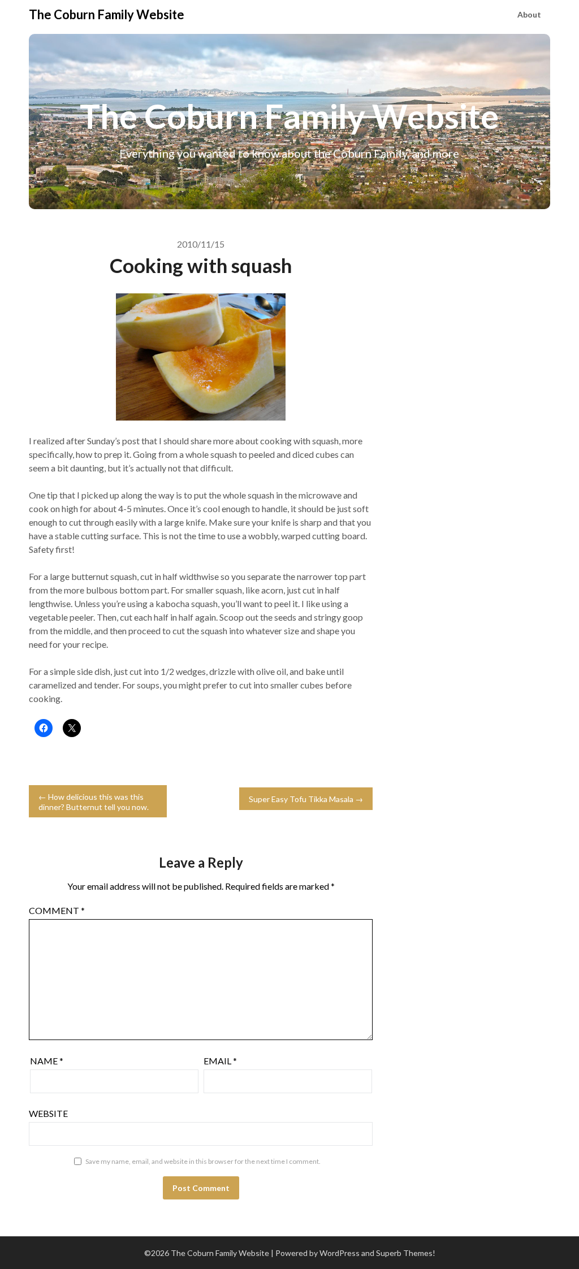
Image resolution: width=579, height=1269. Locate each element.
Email (220, 1060)
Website (48, 1113)
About (529, 14)
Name (46, 1060)
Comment (57, 910)
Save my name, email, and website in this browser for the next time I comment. (203, 1161)
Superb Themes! (405, 1253)
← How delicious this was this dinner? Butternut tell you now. (93, 802)
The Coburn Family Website (106, 14)
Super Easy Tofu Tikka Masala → (306, 799)
